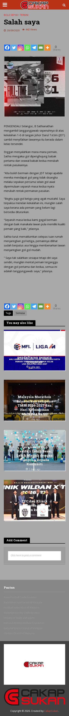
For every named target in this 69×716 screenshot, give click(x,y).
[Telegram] (34, 45)
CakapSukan (51, 711)
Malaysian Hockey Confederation (22, 612)
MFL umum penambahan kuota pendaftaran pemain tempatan (34, 355)
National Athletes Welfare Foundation (24, 623)
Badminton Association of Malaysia (23, 602)
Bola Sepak (11, 15)
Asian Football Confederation (20, 597)
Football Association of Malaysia (21, 607)
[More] (47, 45)
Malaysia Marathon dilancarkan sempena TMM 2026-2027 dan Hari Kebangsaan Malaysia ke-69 (34, 405)
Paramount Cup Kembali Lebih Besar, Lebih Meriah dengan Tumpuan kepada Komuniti (34, 455)
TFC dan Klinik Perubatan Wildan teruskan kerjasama (34, 505)
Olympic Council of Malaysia (19, 633)
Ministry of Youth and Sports (19, 617)
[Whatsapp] (27, 45)
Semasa (20, 313)
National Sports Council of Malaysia (23, 628)
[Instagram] (21, 45)
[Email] (41, 45)
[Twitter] (14, 45)
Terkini (24, 15)
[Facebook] (7, 45)
